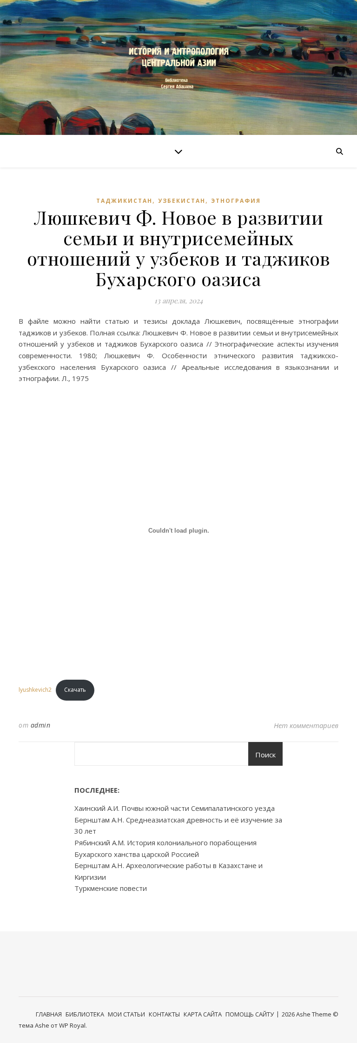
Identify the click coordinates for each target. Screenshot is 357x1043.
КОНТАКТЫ (164, 1014)
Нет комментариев (306, 725)
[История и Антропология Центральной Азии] (178, 67)
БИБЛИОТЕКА (85, 1014)
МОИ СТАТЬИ (126, 1014)
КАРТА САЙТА (203, 1014)
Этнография (236, 201)
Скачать (75, 690)
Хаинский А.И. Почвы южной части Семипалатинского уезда (174, 808)
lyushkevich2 (35, 690)
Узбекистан (181, 201)
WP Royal (72, 1025)
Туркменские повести (110, 888)
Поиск (265, 754)
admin (41, 725)
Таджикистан (124, 201)
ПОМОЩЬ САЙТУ (249, 1014)
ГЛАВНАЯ (49, 1014)
